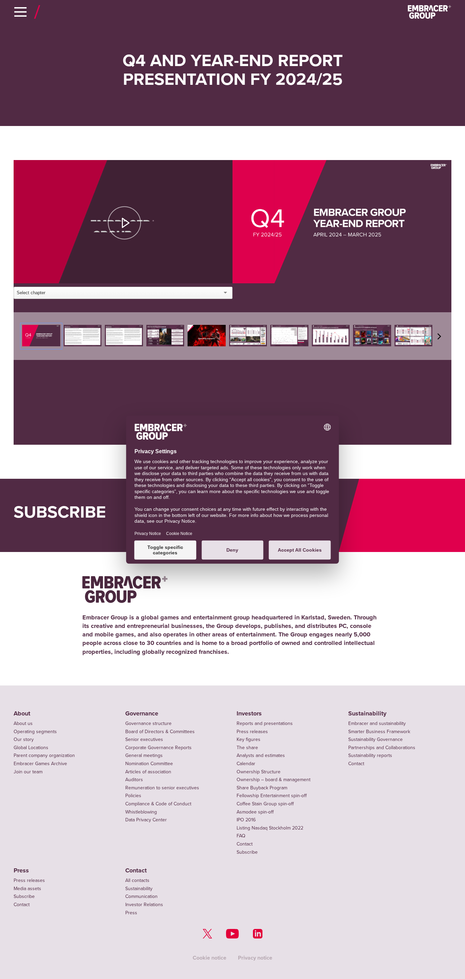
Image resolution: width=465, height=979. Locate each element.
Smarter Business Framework (379, 731)
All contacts (137, 880)
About (22, 713)
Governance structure (148, 723)
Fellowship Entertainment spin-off (272, 795)
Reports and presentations (265, 723)
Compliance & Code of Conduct (158, 803)
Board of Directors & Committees (160, 731)
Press (21, 870)
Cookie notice (209, 958)
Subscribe (247, 852)
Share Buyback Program (262, 787)
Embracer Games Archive (40, 763)
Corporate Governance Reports (158, 747)
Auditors (134, 779)
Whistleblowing (141, 812)
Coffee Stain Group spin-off (265, 803)
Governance (141, 713)
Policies (133, 795)
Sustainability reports (370, 755)
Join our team (28, 771)
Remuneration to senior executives (162, 787)
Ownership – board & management (273, 779)
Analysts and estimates (261, 755)
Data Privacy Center (146, 819)
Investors (249, 713)
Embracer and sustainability (377, 723)
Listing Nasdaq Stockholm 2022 (270, 828)
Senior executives (144, 739)
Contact (245, 844)
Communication (141, 896)
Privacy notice (255, 958)
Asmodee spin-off (255, 812)
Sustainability (367, 713)
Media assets (27, 888)
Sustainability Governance (375, 739)
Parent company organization (44, 755)
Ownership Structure (258, 771)
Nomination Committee (149, 763)
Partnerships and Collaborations (381, 747)
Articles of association (148, 771)
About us (23, 723)
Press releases (252, 731)
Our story (24, 739)
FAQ (241, 835)
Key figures (248, 739)
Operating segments (35, 731)
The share (247, 747)
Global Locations (31, 747)
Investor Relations (144, 904)
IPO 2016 (246, 819)
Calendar (246, 763)
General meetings (144, 755)
